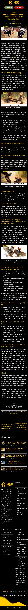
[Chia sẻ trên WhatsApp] (7, 406)
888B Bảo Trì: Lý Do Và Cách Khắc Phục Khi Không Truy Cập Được (16, 455)
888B (14, 57)
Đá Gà (14, 12)
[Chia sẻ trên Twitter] (12, 406)
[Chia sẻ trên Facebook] (9, 406)
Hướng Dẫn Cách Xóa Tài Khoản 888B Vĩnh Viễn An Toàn (15, 449)
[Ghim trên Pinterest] (18, 406)
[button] (2, 3)
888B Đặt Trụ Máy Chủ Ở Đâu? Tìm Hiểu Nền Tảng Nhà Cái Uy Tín (16, 468)
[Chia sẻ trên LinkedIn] (21, 406)
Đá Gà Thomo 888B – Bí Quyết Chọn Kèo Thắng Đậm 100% (7, 426)
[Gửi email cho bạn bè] (15, 406)
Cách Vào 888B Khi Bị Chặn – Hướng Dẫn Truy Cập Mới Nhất (15, 462)
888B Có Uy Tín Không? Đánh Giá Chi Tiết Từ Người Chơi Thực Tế (16, 442)
